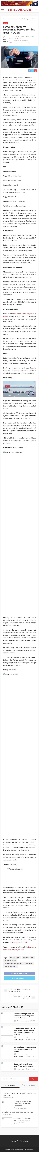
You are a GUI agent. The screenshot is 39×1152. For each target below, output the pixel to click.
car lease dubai (29, 36)
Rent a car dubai (25, 43)
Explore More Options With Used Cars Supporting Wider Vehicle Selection (24, 1016)
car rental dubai (18, 38)
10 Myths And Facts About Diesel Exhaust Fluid (17, 1112)
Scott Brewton (18, 1039)
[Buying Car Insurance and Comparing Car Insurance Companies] (7, 1104)
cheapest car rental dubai (21, 40)
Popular (11, 1085)
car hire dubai (20, 36)
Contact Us (14, 1141)
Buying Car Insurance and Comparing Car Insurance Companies (22, 1103)
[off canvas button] (2, 9)
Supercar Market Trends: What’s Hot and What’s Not (24, 1065)
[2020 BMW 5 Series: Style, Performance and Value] (7, 1121)
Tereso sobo (21, 1021)
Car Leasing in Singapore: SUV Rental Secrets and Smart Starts (25, 1049)
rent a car (16, 43)
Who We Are (24, 1141)
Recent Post (30, 1085)
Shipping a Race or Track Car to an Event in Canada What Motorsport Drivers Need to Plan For (24, 1031)
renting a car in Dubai (19, 942)
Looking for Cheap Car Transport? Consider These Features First (19, 1094)
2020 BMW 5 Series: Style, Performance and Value (22, 1119)
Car (5, 23)
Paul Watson (5, 40)
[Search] (36, 9)
